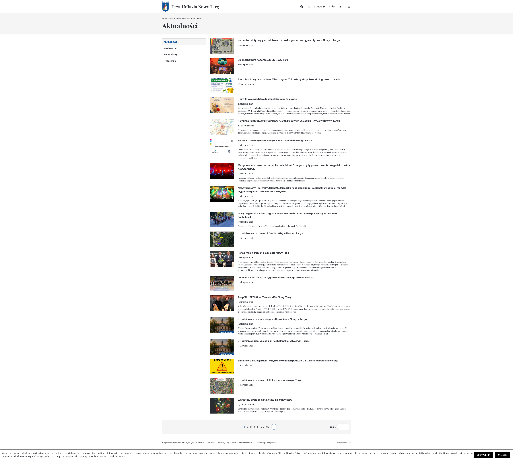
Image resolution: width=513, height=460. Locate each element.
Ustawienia (483, 454)
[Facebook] (301, 6)
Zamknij (502, 454)
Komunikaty (170, 54)
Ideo (349, 443)
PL (340, 6)
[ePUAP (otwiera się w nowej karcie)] (321, 6)
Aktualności (170, 41)
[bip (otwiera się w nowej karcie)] (332, 6)
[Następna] (274, 427)
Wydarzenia (170, 48)
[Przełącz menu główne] (349, 6)
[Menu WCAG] (309, 6)
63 (267, 427)
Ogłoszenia (170, 60)
